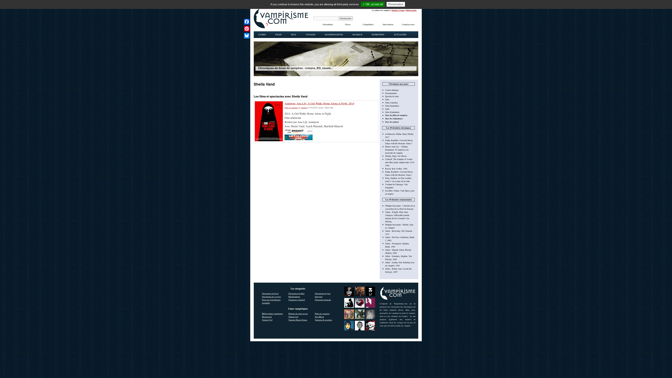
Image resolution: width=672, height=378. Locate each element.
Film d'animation (392, 105)
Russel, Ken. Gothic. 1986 (396, 168)
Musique (357, 34)
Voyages (310, 34)
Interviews (378, 34)
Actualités (400, 34)
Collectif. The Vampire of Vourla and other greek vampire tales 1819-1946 (400, 162)
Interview (319, 296)
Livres (262, 34)
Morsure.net (267, 316)
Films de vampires (291, 107)
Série (387, 108)
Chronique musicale (323, 299)
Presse (348, 24)
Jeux (293, 34)
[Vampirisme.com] (281, 27)
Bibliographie (411, 10)
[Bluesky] (246, 35)
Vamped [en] (267, 319)
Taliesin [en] (293, 316)
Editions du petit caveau (298, 313)
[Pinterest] (246, 28)
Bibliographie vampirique (272, 313)
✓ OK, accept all (373, 4)
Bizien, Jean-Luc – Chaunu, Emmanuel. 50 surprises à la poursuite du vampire (396, 149)
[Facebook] (246, 21)
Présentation (328, 24)
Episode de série (392, 96)
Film (387, 99)
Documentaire (391, 93)
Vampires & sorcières (323, 319)
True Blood (319, 316)
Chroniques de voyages (271, 296)
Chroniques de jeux (323, 293)
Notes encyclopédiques (271, 299)
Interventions (388, 24)
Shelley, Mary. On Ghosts (396, 156)
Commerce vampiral (296, 299)
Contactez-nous (408, 24)
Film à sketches (391, 102)
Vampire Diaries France (297, 319)
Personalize (395, 4)
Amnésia (304, 107)
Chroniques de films (296, 293)
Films (278, 34)
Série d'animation (392, 112)
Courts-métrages (392, 90)
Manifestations (334, 34)
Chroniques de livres (270, 293)
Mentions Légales (398, 10)
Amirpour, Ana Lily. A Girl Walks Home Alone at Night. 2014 (319, 103)
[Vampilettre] (368, 24)
